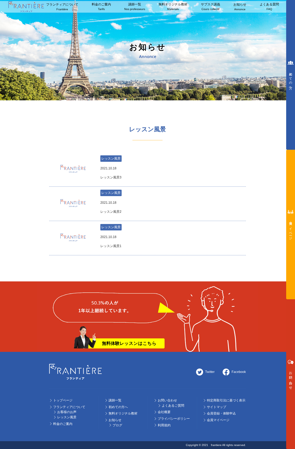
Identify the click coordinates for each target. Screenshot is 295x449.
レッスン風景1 (110, 241)
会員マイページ (218, 420)
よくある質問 (269, 7)
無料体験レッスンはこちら (129, 343)
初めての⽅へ (118, 407)
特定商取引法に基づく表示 (226, 400)
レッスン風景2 (110, 207)
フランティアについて (62, 7)
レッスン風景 (111, 158)
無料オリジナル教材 (173, 7)
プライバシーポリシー (174, 418)
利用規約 (164, 425)
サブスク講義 (210, 7)
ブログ (117, 425)
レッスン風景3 (110, 173)
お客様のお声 (66, 412)
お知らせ (239, 7)
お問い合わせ (167, 400)
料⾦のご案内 (101, 7)
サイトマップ (216, 407)
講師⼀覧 (134, 7)
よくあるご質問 (173, 405)
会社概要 (164, 412)
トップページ (62, 400)
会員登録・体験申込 (221, 413)
